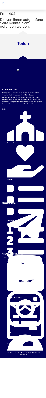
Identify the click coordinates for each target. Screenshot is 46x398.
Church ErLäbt (9, 89)
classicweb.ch (23, 354)
